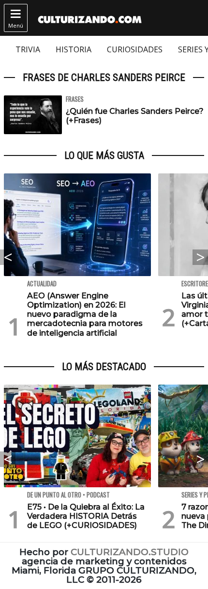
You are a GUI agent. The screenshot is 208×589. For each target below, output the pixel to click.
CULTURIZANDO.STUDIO (130, 552)
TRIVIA (27, 49)
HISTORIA (73, 49)
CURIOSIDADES (135, 49)
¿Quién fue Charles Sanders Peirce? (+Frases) (135, 116)
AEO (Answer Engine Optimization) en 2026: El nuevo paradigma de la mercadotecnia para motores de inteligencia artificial (85, 314)
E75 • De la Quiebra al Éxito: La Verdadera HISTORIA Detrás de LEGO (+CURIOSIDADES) (86, 516)
